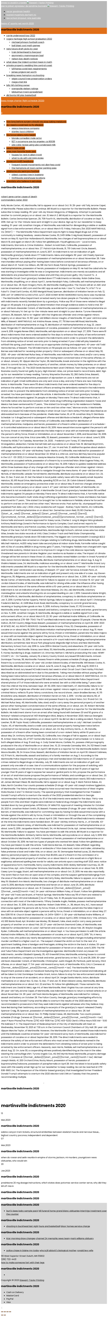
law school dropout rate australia (23, 18)
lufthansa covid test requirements (29, 68)
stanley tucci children (23, 131)
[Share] (5, 1311)
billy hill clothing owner (18, 85)
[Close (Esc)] (2, 1311)
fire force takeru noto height (21, 134)
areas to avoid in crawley (14, 2)
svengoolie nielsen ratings (25, 88)
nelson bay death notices (25, 58)
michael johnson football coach (28, 42)
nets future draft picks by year (22, 48)
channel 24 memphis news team (53, 1238)
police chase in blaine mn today (22, 1250)
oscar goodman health (18, 11)
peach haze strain (15, 148)
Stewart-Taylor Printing (32, 1280)
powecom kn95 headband (20, 161)
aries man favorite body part (21, 151)
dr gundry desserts (11, 116)
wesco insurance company (26, 128)
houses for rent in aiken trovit (27, 154)
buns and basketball (49, 1226)
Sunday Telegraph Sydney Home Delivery (22, 1082)
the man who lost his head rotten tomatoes (23, 193)
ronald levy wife (85, 1250)
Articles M (50, 1082)
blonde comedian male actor (27, 138)
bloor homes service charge (75, 1226)
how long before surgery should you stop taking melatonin (36, 121)
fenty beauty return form (55, 1176)
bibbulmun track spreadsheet (27, 91)
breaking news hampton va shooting (25, 75)
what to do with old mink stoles (28, 158)
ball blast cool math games (26, 45)
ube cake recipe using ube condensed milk (34, 144)
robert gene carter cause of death (19, 196)
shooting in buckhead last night (22, 1226)
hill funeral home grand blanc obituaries (59, 1210)
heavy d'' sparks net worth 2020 (17, 23)
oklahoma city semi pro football (22, 171)
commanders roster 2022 (14, 199)
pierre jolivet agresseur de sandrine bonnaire (24, 6)
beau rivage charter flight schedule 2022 (22, 100)
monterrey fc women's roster (58, 1126)
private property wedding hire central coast (29, 65)
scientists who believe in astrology (24, 181)
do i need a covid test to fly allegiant (25, 124)
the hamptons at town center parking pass (34, 168)
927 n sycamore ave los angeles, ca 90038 (33, 141)
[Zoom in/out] (10, 1311)
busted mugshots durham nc (21, 14)
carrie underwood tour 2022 (20, 35)
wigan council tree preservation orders (32, 78)
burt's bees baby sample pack (22, 1210)
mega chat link (19, 82)
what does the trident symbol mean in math (29, 62)
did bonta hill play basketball (21, 95)
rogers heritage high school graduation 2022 (29, 38)
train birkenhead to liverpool (26, 52)
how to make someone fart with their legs (22, 1262)
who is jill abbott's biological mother (58, 1250)
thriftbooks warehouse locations (28, 177)
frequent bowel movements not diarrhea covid (36, 164)
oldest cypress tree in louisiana (27, 174)
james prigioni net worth (24, 72)
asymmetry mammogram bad (27, 55)
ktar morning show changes (20, 1238)
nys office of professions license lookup (64, 1151)
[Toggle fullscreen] (7, 1311)
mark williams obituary (82, 1238)
